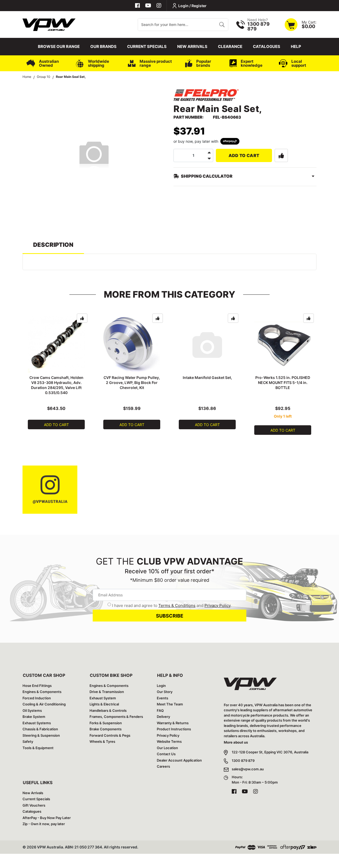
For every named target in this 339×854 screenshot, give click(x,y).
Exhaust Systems (37, 723)
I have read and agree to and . (171, 605)
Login (161, 685)
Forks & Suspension (106, 723)
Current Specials (147, 46)
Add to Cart (244, 155)
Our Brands (103, 46)
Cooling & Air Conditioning (44, 704)
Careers (163, 766)
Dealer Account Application (179, 760)
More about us (236, 742)
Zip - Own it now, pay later (44, 824)
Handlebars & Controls (108, 710)
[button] (281, 155)
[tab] (53, 247)
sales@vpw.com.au (248, 769)
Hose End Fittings (37, 685)
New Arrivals (192, 46)
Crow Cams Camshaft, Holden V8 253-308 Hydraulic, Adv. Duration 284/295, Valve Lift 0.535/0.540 (56, 385)
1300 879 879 (243, 760)
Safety (28, 741)
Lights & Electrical (104, 704)
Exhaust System (103, 698)
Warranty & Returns (173, 723)
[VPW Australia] (49, 24)
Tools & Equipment (38, 748)
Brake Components (106, 729)
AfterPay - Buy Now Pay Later (47, 818)
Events (162, 698)
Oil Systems (32, 710)
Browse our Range (59, 46)
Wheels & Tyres (102, 741)
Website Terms (169, 741)
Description (53, 244)
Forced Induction (37, 698)
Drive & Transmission (107, 692)
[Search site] (222, 25)
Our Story (164, 692)
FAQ (160, 710)
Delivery (163, 716)
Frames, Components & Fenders (116, 716)
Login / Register (192, 5)
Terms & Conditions (176, 605)
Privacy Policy (217, 605)
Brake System (34, 716)
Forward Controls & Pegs (110, 735)
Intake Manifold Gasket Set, (207, 377)
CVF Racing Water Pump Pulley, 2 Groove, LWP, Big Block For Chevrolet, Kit (132, 382)
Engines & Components (42, 692)
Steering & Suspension (41, 735)
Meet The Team (170, 704)
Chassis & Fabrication (40, 729)
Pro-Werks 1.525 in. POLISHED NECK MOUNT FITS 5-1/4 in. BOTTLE (282, 382)
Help (296, 46)
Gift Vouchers (34, 805)
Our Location (167, 748)
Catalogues (266, 46)
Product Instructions (174, 729)
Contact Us (166, 754)
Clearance (230, 46)
